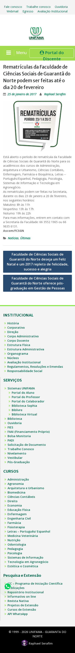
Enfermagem (17, 514)
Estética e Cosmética (23, 566)
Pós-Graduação (19, 462)
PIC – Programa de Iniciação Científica (35, 583)
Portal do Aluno (23, 393)
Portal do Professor (26, 397)
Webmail (13, 11)
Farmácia (14, 523)
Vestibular (15, 458)
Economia (15, 505)
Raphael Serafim (55, 94)
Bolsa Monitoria (19, 436)
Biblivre (17, 410)
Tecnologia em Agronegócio (28, 562)
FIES (10, 427)
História (13, 323)
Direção (12, 332)
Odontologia (17, 544)
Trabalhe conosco (38, 7)
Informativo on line (22, 596)
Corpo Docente (18, 341)
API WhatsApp (18, 614)
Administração (18, 479)
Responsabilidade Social (24, 371)
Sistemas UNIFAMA (21, 388)
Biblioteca (15, 419)
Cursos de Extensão (22, 609)
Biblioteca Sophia (24, 406)
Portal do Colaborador (28, 401)
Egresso (28, 11)
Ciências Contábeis (21, 497)
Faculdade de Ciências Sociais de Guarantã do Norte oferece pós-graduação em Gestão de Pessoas (37, 283)
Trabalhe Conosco (21, 449)
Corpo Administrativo (23, 336)
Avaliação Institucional (53, 11)
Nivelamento (17, 453)
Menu (21, 52)
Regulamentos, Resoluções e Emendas (35, 367)
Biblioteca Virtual (24, 414)
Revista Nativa (18, 601)
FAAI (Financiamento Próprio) (29, 432)
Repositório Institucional (26, 592)
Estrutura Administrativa (25, 349)
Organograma (17, 354)
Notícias (13, 238)
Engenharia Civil (19, 518)
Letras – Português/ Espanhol (29, 531)
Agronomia (16, 484)
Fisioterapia (16, 527)
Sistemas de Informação (25, 557)
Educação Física (19, 510)
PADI (11, 440)
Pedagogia (15, 549)
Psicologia (15, 553)
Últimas (25, 238)
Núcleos (13, 358)
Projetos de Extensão (23, 605)
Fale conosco (13, 7)
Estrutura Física (18, 345)
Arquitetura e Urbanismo (26, 488)
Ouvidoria (62, 7)
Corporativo (16, 327)
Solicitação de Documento (27, 445)
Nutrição (14, 540)
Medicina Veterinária (23, 536)
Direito (13, 501)
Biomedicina (16, 492)
